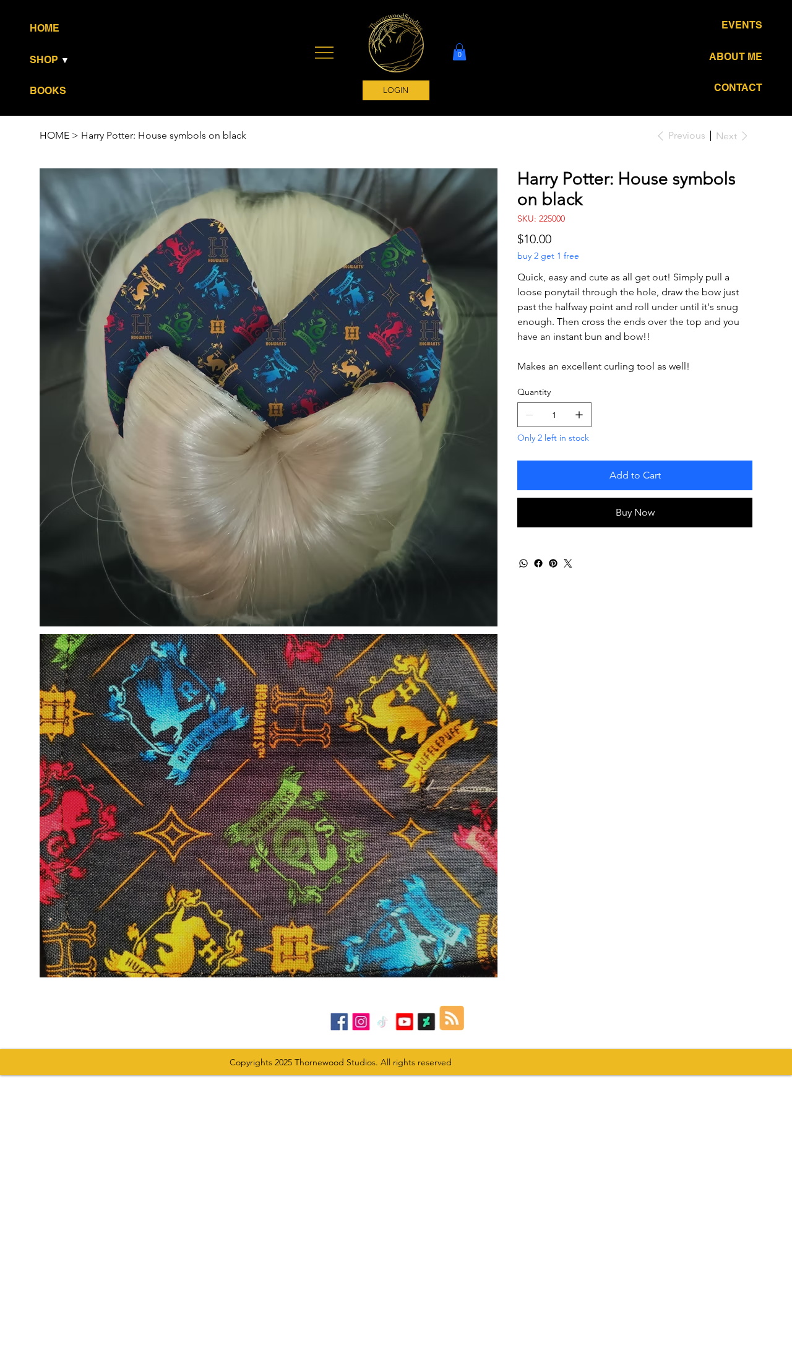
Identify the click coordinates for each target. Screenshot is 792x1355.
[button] (67, 60)
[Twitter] (568, 563)
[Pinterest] (553, 563)
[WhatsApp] (523, 563)
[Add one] (579, 414)
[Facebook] (538, 563)
